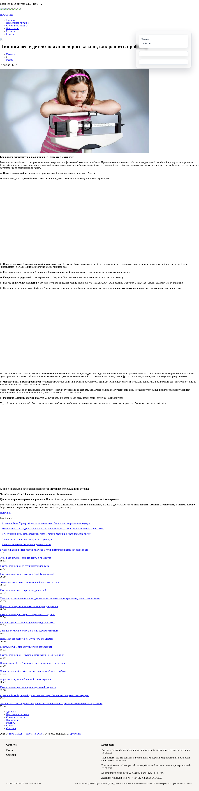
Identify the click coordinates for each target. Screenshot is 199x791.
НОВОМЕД (6, 14)
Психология (12, 28)
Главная (10, 54)
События (11, 728)
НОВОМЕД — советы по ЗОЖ (25, 733)
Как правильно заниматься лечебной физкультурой (27, 574)
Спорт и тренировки (17, 25)
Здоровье (11, 20)
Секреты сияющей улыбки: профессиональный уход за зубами (33, 671)
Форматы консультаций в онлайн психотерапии (25, 679)
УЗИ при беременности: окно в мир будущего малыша (29, 630)
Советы (10, 34)
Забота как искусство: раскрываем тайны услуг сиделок (29, 582)
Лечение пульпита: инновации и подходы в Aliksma (27, 622)
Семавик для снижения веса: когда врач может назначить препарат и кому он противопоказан (50, 598)
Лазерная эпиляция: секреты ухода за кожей (23, 590)
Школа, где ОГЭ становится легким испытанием (26, 646)
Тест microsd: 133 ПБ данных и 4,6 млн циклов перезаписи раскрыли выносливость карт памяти (53, 528)
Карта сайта (74, 733)
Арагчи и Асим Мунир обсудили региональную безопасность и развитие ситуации (46, 523)
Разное (9, 60)
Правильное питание (17, 22)
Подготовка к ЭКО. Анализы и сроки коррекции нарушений (32, 663)
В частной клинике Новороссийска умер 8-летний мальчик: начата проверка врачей (46, 534)
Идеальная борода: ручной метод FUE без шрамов (26, 638)
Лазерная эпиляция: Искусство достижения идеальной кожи (32, 655)
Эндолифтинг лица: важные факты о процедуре (27, 539)
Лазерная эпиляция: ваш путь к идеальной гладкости (28, 687)
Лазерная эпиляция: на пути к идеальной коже (26, 544)
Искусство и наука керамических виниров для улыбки (29, 606)
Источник (5, 512)
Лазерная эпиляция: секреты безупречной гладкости (27, 614)
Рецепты (10, 31)
